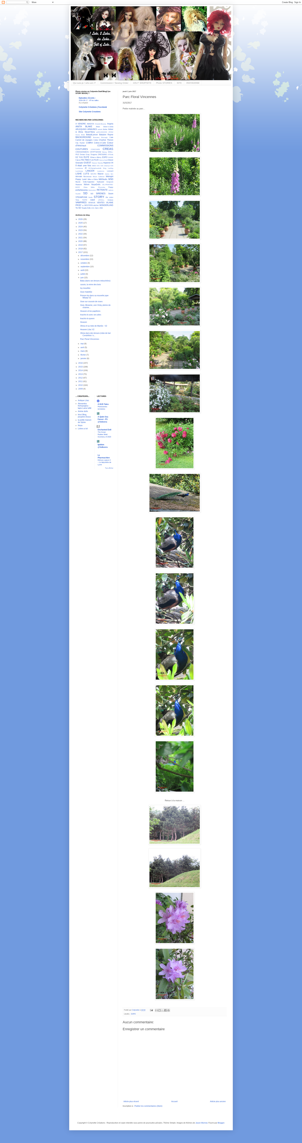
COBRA (89, 143)
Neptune (79, 184)
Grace (110, 160)
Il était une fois (83, 165)
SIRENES (100, 193)
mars (83, 351)
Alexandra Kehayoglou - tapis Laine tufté (84, 405)
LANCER (90, 171)
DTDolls (110, 154)
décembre (85, 255)
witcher (96, 205)
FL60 (92, 160)
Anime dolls (83, 411)
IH (112, 163)
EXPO (133, 1014)
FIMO (87, 160)
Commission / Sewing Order (114, 83)
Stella (90, 197)
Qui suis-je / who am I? (84, 83)
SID (91, 194)
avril (83, 347)
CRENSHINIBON (82, 152)
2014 (80, 370)
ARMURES (92, 129)
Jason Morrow (201, 1123)
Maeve (100, 174)
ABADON (90, 124)
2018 (80, 249)
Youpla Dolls (86, 208)
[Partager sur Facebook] (165, 1010)
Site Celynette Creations (90, 112)
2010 (80, 385)
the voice (109, 197)
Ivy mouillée (85, 288)
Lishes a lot (83, 429)
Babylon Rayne (106, 135)
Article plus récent (131, 1101)
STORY (99, 196)
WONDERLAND (106, 205)
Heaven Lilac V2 (87, 329)
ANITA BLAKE (84, 126)
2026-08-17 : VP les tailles (89, 100)
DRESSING (102, 154)
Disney (104, 152)
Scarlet (78, 194)
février (83, 355)
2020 (80, 241)
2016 (80, 363)
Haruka (100, 163)
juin (82, 278)
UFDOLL (101, 200)
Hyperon (107, 163)
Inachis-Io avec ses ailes (90, 315)
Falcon (78, 160)
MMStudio (103, 179)
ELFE (86, 157)
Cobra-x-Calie (100, 143)
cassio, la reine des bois (90, 284)
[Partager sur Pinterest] (168, 1010)
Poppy (110, 187)
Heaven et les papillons (90, 311)
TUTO (84, 200)
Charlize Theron (106, 140)
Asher (105, 129)
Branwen (96, 137)
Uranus (110, 200)
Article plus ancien (218, 1101)
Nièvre (86, 184)
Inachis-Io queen (87, 318)
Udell (92, 200)
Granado (79, 163)
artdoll (100, 129)
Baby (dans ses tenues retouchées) (95, 281)
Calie (111, 137)
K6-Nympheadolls (95, 168)
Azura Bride (80, 135)
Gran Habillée (86, 292)
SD (85, 193)
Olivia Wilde (89, 187)
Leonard (110, 171)
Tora (77, 200)
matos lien (109, 174)
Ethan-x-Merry (95, 157)
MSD (110, 179)
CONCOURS (95, 149)
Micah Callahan (99, 176)
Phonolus (101, 187)
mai (82, 344)
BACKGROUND (83, 137)
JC (86, 168)
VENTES (100, 202)
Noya (80, 425)
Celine (95, 140)
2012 (80, 378)
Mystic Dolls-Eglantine (85, 182)
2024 (80, 227)
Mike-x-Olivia (93, 179)
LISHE (79, 173)
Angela (110, 124)
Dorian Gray (85, 154)
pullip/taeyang (82, 190)
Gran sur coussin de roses (91, 301)
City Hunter (80, 143)
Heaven (83, 322)
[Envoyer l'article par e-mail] (151, 1010)
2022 (80, 234)
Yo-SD (78, 208)
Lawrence (100, 171)
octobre (84, 263)
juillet (83, 274)
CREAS (108, 149)
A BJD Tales (103, 404)
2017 (80, 252)
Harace (94, 163)
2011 (80, 381)
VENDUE (91, 203)
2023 (80, 230)
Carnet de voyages (84, 140)
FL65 (96, 160)
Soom (110, 194)
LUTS (86, 173)
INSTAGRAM (192, 83)
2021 (80, 238)
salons (111, 190)
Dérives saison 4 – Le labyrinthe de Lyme (104, 462)
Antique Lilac (83, 400)
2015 (80, 367)
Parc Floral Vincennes (89, 339)
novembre (85, 259)
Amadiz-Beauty (100, 124)
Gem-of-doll (103, 160)
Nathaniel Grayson (105, 182)
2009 (80, 389)
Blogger (221, 1123)
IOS (98, 166)
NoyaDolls (95, 184)
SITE (179, 83)
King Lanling (108, 168)
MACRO (93, 174)
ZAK (92, 208)
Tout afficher (109, 468)
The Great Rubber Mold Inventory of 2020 (104, 434)
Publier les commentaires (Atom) (148, 1106)
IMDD (94, 166)
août (83, 270)
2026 (80, 219)
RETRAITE (102, 190)
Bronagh (104, 137)
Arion (98, 127)
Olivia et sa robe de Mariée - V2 (93, 326)
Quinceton (92, 190)
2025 (80, 223)
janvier (84, 358)
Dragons (94, 154)
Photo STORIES (164, 83)
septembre (85, 266)
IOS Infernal (105, 166)
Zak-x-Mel (99, 208)
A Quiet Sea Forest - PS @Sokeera (103, 419)
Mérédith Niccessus (84, 176)
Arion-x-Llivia (108, 127)
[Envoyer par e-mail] (156, 1010)
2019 (80, 245)
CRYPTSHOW (95, 152)
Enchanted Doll (104, 430)
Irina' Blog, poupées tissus (84, 416)
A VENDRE (81, 124)
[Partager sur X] (162, 1010)
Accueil (174, 1101)
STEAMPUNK (81, 197)
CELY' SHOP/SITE (142, 83)
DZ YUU (79, 157)
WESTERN (88, 205)
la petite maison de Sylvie (84, 421)
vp (83, 205)
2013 (80, 374)
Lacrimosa (79, 171)
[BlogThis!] (159, 1010)
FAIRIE (110, 157)
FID (82, 160)
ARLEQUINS (81, 129)
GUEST (87, 162)
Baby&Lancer (92, 135)
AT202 (111, 132)
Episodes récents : (87, 98)
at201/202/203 (101, 132)
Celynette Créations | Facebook (93, 107)
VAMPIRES (81, 202)
